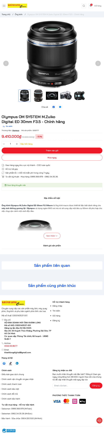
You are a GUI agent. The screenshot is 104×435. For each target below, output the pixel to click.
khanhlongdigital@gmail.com (17, 352)
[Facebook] (4, 363)
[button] (6, 63)
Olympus (15, 130)
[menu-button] (4, 5)
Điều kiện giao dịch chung (13, 374)
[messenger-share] (60, 107)
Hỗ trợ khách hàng (61, 302)
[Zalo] (17, 363)
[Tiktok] (10, 363)
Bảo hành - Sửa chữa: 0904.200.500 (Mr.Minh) (22, 418)
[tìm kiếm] (83, 6)
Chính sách (7, 370)
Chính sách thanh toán (12, 384)
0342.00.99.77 (10, 346)
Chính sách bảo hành (11, 399)
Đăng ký (56, 320)
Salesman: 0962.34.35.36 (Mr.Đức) (17, 413)
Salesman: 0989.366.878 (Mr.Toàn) (17, 408)
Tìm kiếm (56, 311)
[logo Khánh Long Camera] (26, 303)
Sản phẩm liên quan (52, 265)
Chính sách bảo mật (10, 389)
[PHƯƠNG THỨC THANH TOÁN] (77, 401)
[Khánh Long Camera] (17, 6)
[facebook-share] (53, 107)
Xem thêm (50, 236)
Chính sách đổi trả (10, 394)
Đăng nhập (57, 306)
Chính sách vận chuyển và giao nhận (18, 379)
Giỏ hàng (56, 315)
